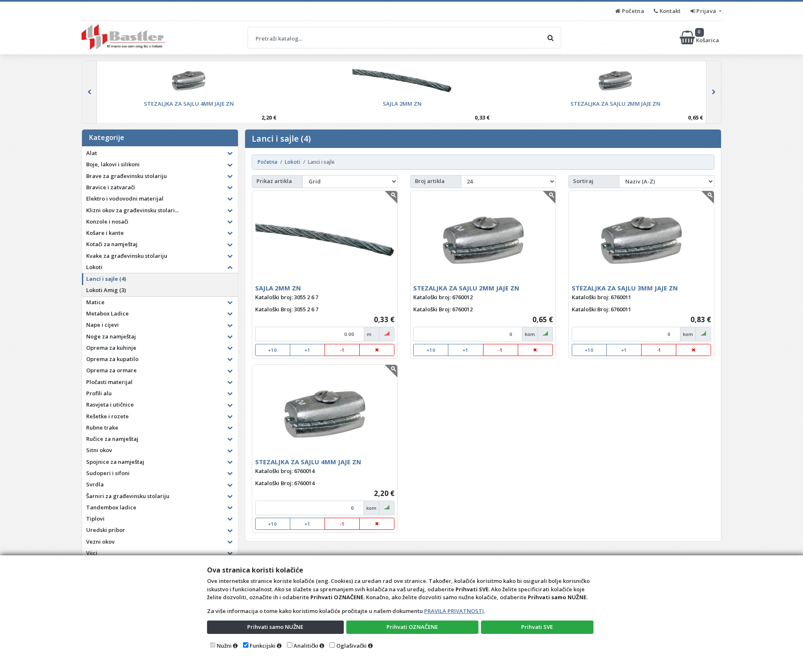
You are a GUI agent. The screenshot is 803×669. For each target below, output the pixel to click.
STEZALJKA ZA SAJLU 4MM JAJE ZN (308, 462)
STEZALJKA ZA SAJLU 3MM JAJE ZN (625, 288)
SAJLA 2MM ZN (278, 288)
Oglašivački (351, 645)
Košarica (708, 37)
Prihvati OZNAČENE (412, 627)
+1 (307, 350)
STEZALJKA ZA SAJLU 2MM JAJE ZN (466, 288)
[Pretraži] (550, 37)
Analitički (306, 645)
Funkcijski (263, 645)
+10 (272, 350)
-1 (342, 350)
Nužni (224, 645)
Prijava (706, 11)
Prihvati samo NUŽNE (275, 627)
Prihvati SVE (537, 627)
